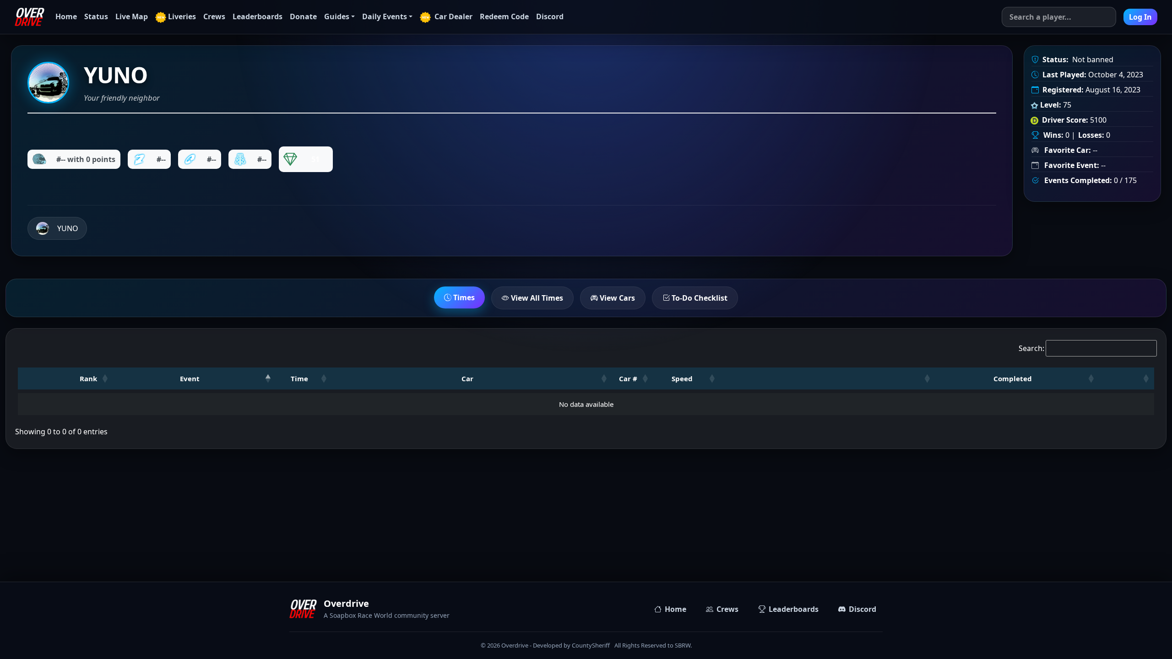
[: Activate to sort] (827, 378)
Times (463, 297)
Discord (550, 16)
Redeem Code (504, 16)
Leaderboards (257, 16)
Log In (1140, 17)
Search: (1031, 348)
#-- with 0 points (85, 159)
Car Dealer (452, 16)
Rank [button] (88, 378)
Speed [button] (682, 378)
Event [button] (190, 378)
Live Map (131, 16)
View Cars (616, 298)
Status (96, 16)
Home (66, 16)
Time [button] (299, 378)
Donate (303, 16)
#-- (161, 159)
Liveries (182, 16)
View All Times (536, 298)
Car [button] (467, 378)
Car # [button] (628, 378)
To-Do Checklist (698, 298)
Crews (214, 16)
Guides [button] (336, 16)
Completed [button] (1012, 378)
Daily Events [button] (384, 16)
